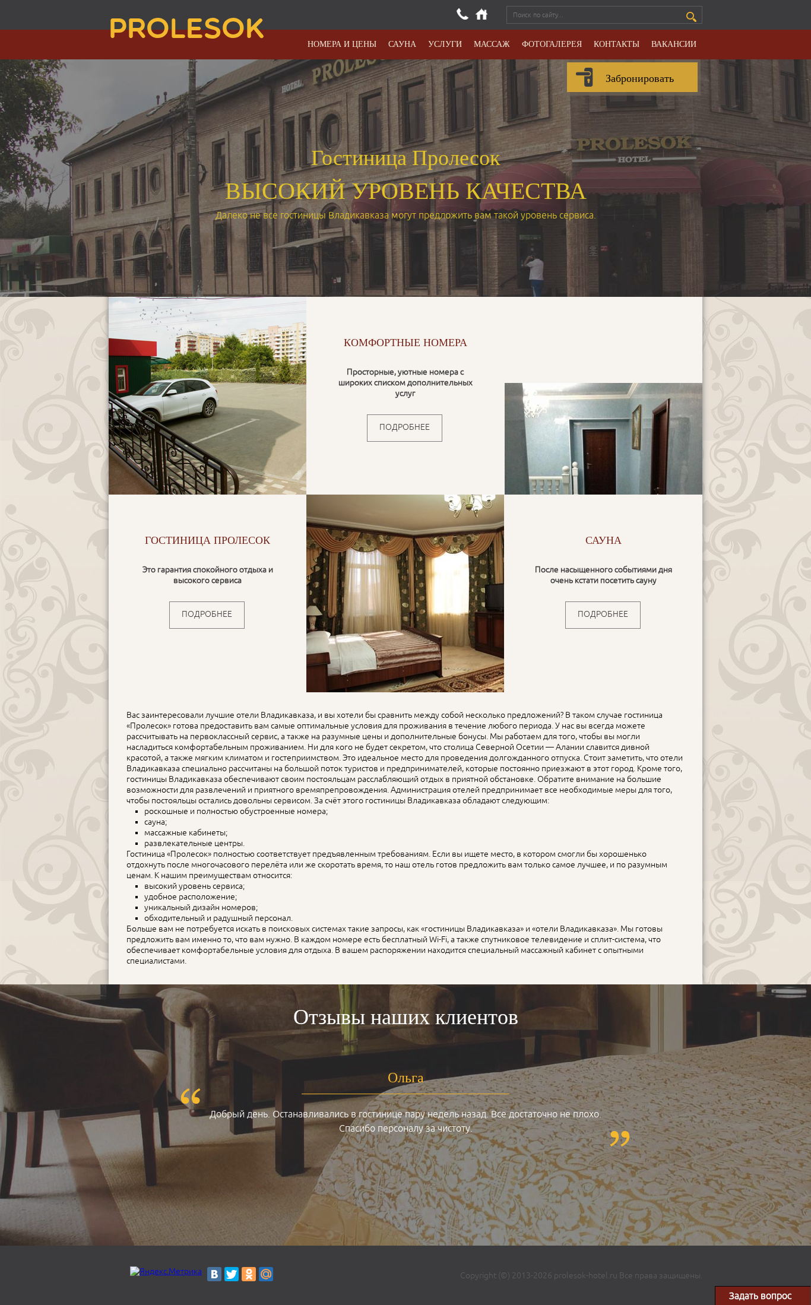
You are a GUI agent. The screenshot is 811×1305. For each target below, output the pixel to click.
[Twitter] (231, 1274)
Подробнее (404, 427)
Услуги (445, 43)
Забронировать (640, 78)
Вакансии (673, 43)
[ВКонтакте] (214, 1274)
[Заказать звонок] (462, 14)
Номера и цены (342, 43)
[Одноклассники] (249, 1274)
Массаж (492, 43)
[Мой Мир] (266, 1274)
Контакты (616, 43)
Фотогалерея (552, 43)
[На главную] (481, 14)
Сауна (402, 43)
